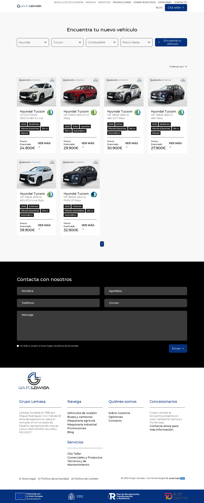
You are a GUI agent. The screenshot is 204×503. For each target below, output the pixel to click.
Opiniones (116, 417)
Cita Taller (74, 453)
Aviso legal (29, 478)
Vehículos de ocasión (82, 413)
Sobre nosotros (119, 413)
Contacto (115, 420)
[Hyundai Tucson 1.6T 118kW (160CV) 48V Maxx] (167, 92)
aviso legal (46, 345)
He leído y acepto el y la (49, 345)
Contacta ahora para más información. (164, 427)
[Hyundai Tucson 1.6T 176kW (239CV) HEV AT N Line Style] (36, 174)
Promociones (76, 428)
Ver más (44, 143)
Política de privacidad (55, 478)
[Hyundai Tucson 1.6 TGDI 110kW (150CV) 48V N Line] (36, 92)
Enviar (176, 348)
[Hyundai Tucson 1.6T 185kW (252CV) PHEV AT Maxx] (80, 174)
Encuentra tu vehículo (172, 42)
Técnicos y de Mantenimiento (78, 463)
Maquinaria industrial (82, 424)
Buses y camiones (79, 417)
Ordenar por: (177, 66)
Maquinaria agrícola (81, 420)
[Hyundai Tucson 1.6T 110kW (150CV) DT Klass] (80, 92)
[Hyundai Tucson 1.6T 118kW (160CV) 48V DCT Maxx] (124, 92)
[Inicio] (29, 6)
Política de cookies (86, 478)
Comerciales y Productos (84, 457)
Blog (70, 432)
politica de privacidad (67, 345)
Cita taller (174, 7)
